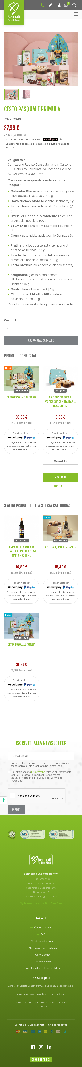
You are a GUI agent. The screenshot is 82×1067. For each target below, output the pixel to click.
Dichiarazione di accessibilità (43, 968)
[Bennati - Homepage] (41, 859)
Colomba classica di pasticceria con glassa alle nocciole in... (60, 401)
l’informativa (38, 771)
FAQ (43, 934)
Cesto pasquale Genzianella (60, 547)
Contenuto (60, 486)
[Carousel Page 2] (26, 94)
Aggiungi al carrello (41, 340)
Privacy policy (43, 961)
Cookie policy (43, 954)
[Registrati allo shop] (51, 5)
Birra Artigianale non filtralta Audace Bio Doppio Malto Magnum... (21, 551)
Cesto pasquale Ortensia (21, 397)
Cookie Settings (41, 1059)
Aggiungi (60, 477)
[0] (66, 5)
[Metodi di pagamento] (41, 1031)
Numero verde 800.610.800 (43, 903)
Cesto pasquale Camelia (21, 644)
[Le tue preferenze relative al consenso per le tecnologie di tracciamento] (3, 800)
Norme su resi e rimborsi (43, 948)
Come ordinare (43, 927)
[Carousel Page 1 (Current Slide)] (11, 94)
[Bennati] (14, 12)
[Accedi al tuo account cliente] (59, 5)
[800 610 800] (42, 5)
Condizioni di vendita (43, 941)
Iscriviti (16, 809)
